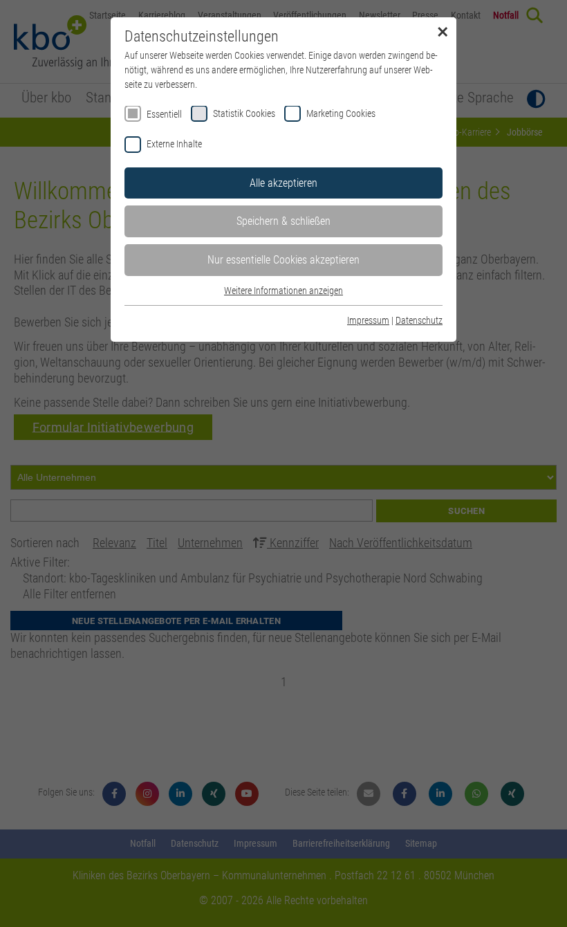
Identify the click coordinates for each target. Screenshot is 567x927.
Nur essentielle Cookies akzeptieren (283, 259)
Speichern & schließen (283, 221)
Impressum (368, 320)
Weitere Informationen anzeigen (283, 290)
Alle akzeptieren (283, 183)
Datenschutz (419, 320)
